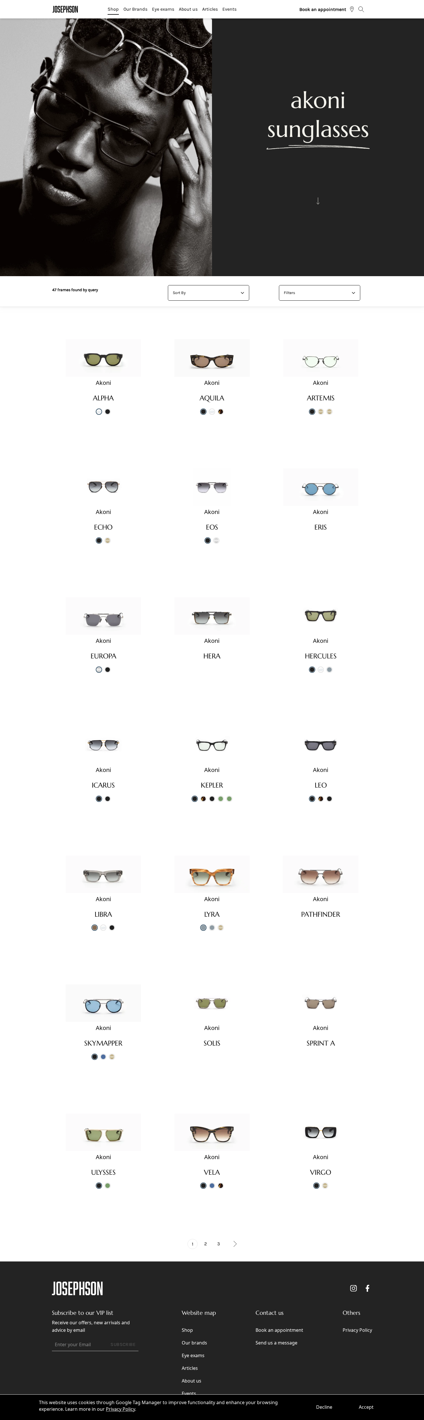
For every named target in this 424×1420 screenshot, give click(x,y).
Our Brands (135, 9)
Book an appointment (322, 9)
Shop (113, 9)
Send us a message (276, 1343)
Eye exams (163, 9)
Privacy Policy (120, 1409)
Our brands (194, 1343)
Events (229, 9)
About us (188, 9)
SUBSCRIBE (123, 1344)
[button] (231, 1244)
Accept (366, 1407)
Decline (324, 1407)
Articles (210, 9)
